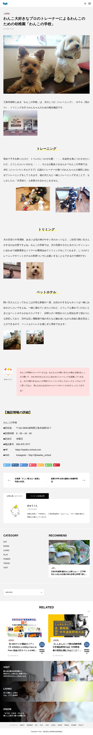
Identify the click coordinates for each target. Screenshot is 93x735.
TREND (6, 563)
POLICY (81, 725)
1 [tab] (67, 562)
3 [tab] (71, 562)
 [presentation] (88, 611)
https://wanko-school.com (28, 449)
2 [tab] (69, 562)
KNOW (6, 546)
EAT (5, 542)
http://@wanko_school (40, 455)
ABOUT (22, 725)
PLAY (5, 555)
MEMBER (30, 725)
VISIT (5, 568)
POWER (6, 559)
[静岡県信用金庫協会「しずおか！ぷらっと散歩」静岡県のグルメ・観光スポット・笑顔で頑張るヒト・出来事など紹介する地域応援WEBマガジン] (5, 3)
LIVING (6, 550)
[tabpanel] (69, 558)
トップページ (13, 725)
